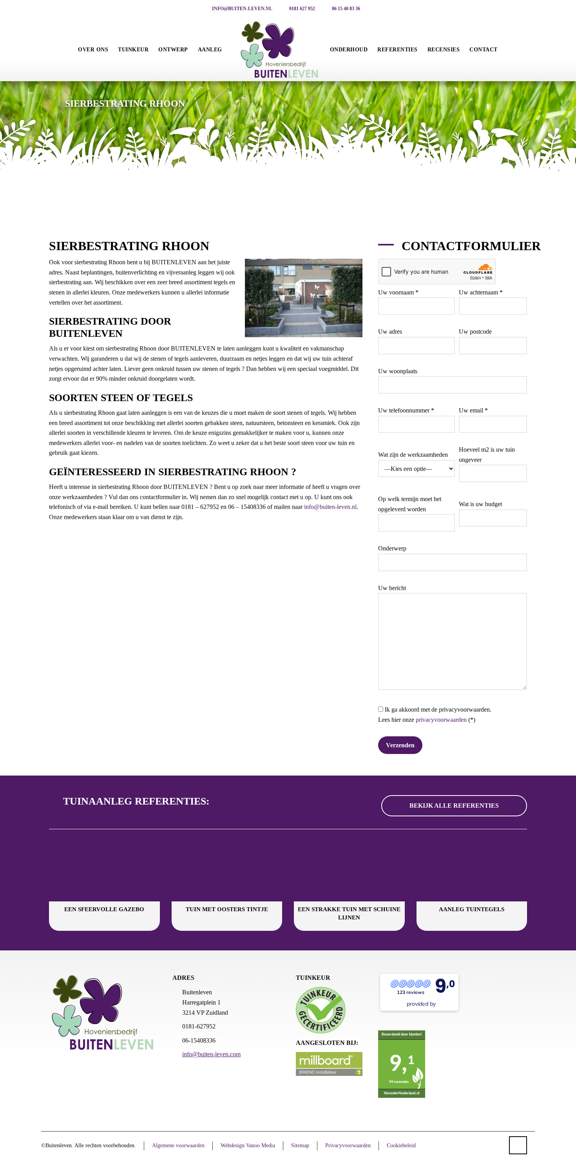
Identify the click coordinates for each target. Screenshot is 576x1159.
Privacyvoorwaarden (348, 1145)
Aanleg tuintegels (471, 909)
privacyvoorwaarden (441, 719)
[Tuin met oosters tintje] (227, 870)
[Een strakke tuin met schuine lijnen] (349, 870)
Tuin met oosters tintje (227, 909)
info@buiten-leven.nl (241, 8)
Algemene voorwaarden (178, 1145)
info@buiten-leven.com (211, 1054)
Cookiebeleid (401, 1145)
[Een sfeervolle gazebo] (104, 870)
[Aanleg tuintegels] (472, 870)
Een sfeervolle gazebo (104, 909)
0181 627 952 (301, 8)
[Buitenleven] (280, 49)
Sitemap (300, 1145)
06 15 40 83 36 (345, 8)
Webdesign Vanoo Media (248, 1145)
